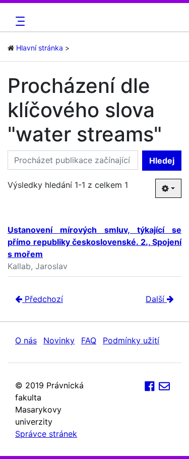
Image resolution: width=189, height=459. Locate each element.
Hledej (161, 161)
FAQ (88, 340)
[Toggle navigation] (19, 21)
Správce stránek (46, 434)
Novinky (59, 340)
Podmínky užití (131, 340)
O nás (26, 340)
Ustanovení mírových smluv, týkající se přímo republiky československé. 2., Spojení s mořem (94, 242)
